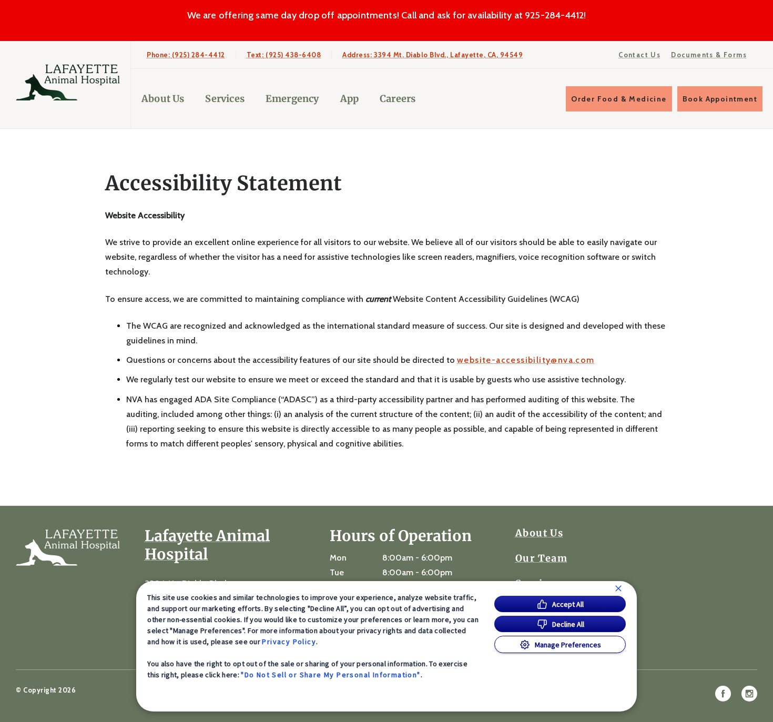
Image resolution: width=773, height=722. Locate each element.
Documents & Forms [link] (709, 54)
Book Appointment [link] (720, 99)
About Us (162, 99)
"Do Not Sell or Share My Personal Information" (330, 674)
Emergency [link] (292, 99)
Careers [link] (397, 99)
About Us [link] (539, 533)
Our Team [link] (541, 558)
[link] (68, 82)
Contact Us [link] (639, 54)
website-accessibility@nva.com (526, 360)
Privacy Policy (289, 641)
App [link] (349, 99)
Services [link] (224, 99)
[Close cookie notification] (618, 588)
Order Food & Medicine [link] (618, 99)
